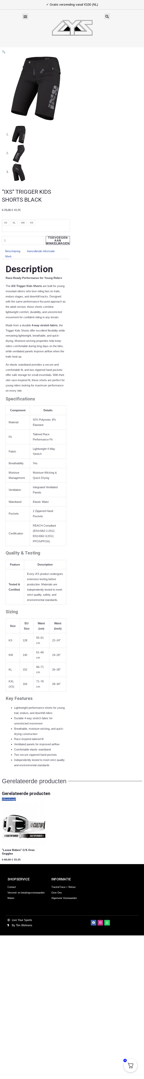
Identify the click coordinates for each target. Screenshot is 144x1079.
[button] (25, 16)
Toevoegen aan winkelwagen (58, 240)
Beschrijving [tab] (12, 251)
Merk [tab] (8, 256)
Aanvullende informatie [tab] (41, 251)
